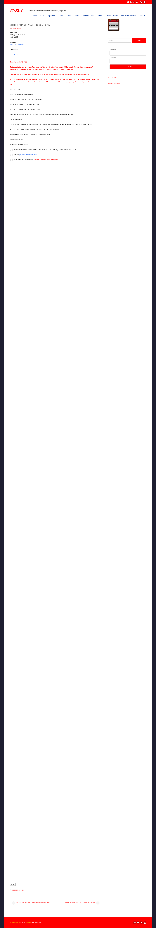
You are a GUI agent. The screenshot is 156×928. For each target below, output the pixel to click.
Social (16, 54)
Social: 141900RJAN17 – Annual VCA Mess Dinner (82, 903)
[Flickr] (127, 2)
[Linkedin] (130, 2)
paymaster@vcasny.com (28, 154)
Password (113, 57)
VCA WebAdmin (16, 28)
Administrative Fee (128, 16)
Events (61, 16)
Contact (142, 16)
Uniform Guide (88, 16)
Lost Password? (113, 77)
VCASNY (16, 11)
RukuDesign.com (36, 922)
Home (34, 16)
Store (100, 16)
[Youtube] (136, 2)
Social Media (73, 16)
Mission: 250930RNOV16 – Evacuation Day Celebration (31, 903)
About (41, 16)
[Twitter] (133, 2)
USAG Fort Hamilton (17, 44)
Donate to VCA (112, 16)
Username (113, 50)
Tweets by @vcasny (114, 83)
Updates (51, 16)
